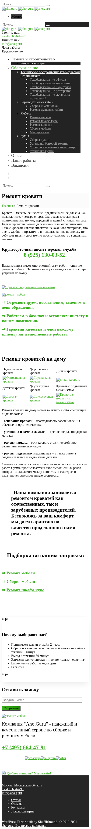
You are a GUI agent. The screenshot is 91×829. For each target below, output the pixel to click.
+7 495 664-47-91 (14, 36)
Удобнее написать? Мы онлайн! (28, 773)
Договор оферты (22, 811)
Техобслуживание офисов (48, 79)
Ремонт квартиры (33, 63)
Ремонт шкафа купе (44, 121)
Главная (7, 206)
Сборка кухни (39, 140)
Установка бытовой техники (50, 143)
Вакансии (20, 165)
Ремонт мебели (40, 117)
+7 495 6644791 (13, 789)
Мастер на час (39, 132)
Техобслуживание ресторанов (50, 91)
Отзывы (16, 803)
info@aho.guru (12, 44)
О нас (16, 155)
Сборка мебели (40, 128)
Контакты (17, 807)
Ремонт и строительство (33, 59)
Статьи (16, 800)
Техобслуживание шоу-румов (50, 87)
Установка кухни (42, 151)
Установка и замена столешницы (53, 147)
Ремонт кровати (41, 124)
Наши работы (23, 160)
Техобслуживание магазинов (50, 83)
